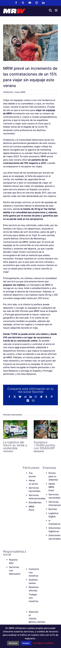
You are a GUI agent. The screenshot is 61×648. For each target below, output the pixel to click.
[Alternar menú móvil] (56, 10)
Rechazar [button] (13, 643)
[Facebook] (24, 551)
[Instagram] (24, 556)
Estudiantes (35, 502)
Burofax (53, 509)
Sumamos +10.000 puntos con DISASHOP (46, 429)
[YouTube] (34, 551)
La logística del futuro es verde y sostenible (15, 429)
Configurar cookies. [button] (43, 643)
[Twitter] (29, 551)
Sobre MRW (20, 92)
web (17, 347)
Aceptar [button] (26, 643)
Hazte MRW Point (52, 487)
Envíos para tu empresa (53, 476)
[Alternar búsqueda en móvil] (50, 10)
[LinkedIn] (29, 556)
